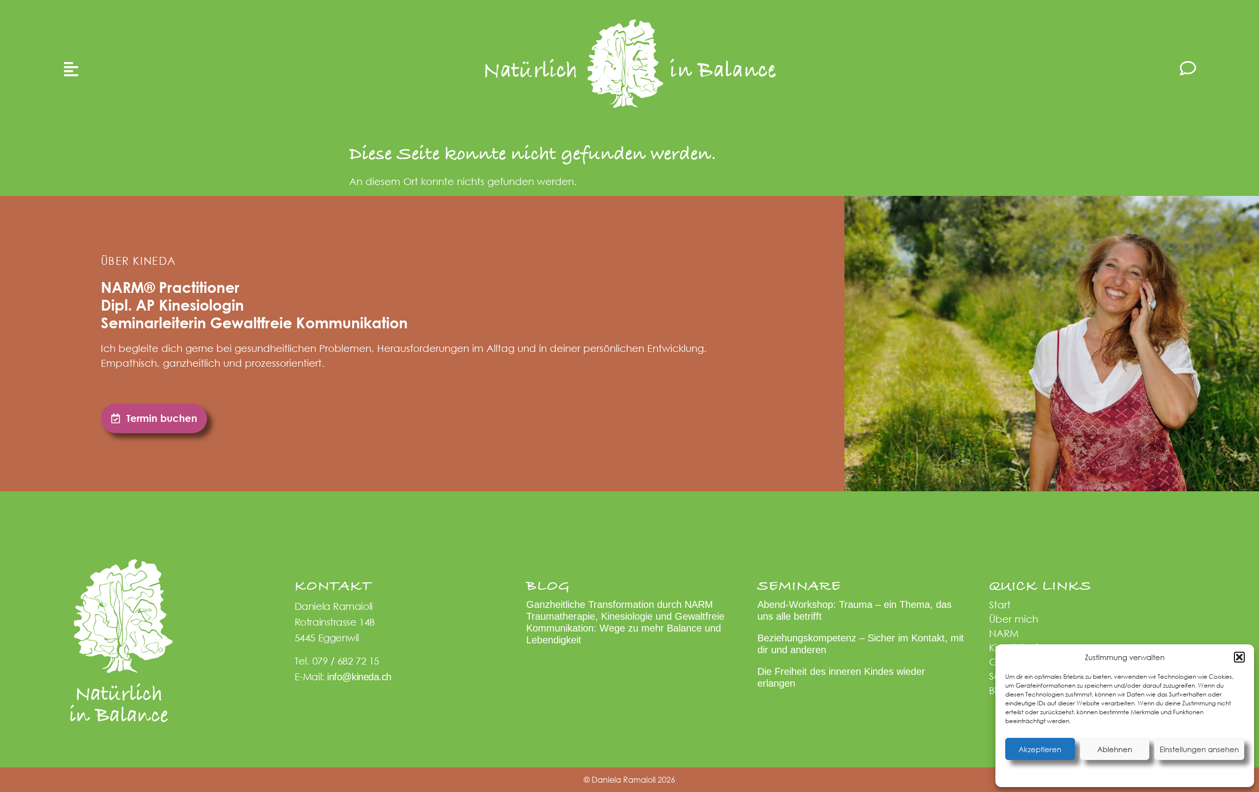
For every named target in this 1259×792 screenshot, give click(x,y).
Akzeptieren (1040, 749)
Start (1000, 604)
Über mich (1013, 619)
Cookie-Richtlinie (1075, 773)
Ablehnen (1114, 749)
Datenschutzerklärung (1133, 773)
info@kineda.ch (359, 676)
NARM (1004, 633)
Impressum (1182, 773)
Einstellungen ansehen (1199, 749)
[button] (1239, 657)
